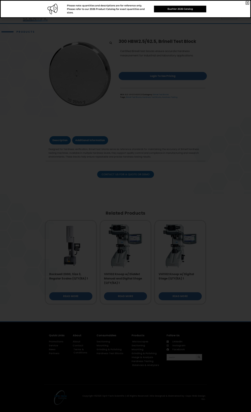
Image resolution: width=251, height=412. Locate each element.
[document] (125, 206)
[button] (247, 2)
